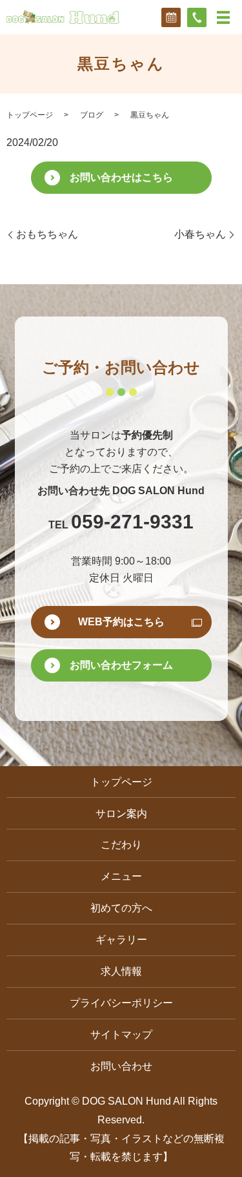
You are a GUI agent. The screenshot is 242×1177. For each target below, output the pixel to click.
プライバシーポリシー (121, 1002)
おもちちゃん (47, 234)
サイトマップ (121, 1034)
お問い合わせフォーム (121, 665)
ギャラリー (121, 939)
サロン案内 (121, 813)
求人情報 (121, 971)
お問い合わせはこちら (121, 177)
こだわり (121, 844)
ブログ (91, 115)
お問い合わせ (121, 1066)
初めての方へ (121, 907)
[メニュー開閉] (223, 17)
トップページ (29, 115)
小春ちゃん (200, 234)
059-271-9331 (132, 522)
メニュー (121, 876)
